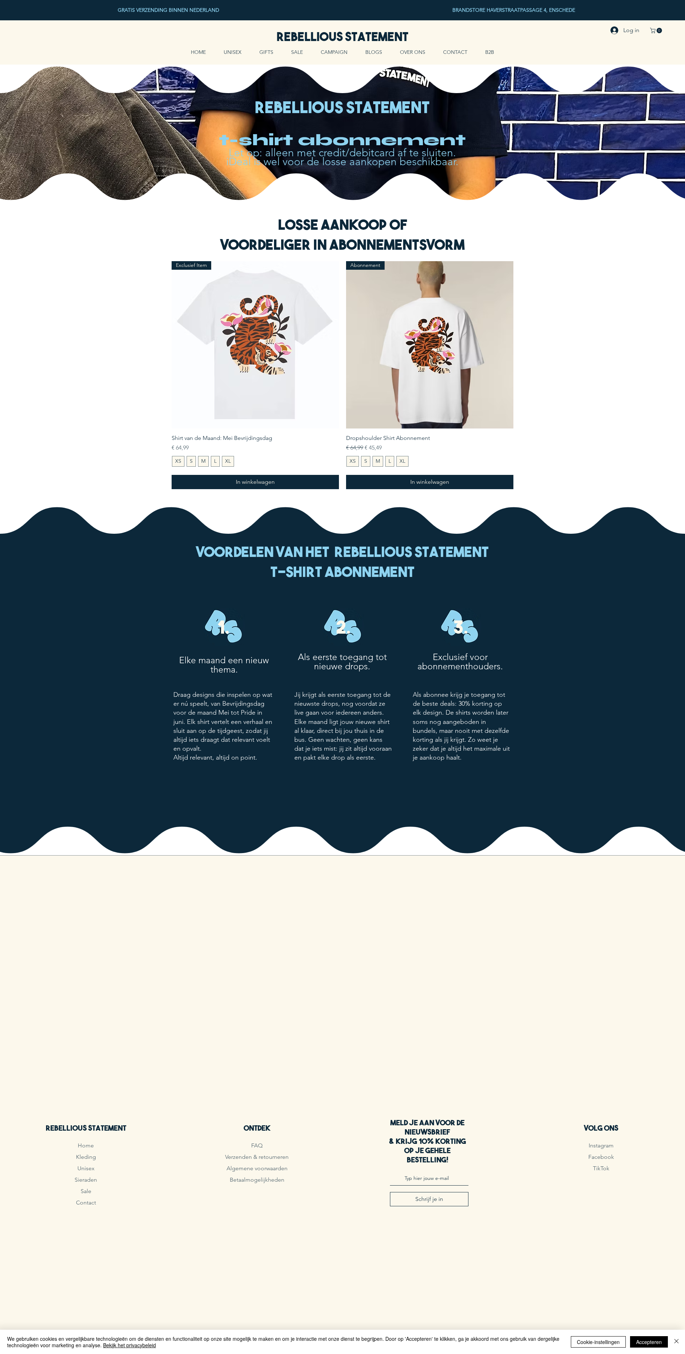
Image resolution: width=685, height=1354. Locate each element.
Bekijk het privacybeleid (129, 1345)
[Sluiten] (676, 1341)
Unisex (86, 1168)
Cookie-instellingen (598, 1341)
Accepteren (649, 1341)
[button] (656, 30)
